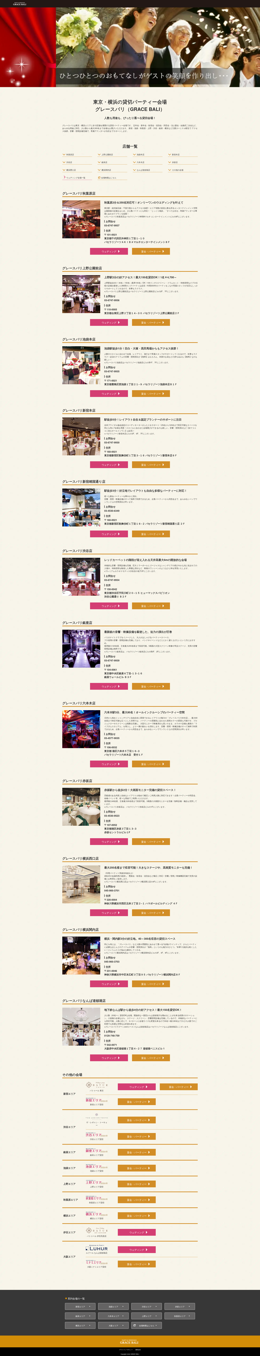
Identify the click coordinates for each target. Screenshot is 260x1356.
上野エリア (146, 1316)
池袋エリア (113, 1306)
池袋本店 (140, 154)
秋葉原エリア (180, 1316)
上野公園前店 (107, 154)
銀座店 (104, 162)
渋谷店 (69, 162)
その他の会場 (177, 170)
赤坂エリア (180, 1306)
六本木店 (140, 162)
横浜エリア (80, 1325)
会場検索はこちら (108, 177)
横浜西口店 (71, 170)
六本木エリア (113, 1316)
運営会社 (138, 1350)
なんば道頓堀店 (143, 170)
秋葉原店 (70, 154)
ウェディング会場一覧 (75, 177)
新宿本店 (176, 154)
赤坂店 (175, 162)
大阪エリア (113, 1325)
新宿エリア (80, 1306)
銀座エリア (80, 1316)
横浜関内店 (106, 170)
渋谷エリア (146, 1306)
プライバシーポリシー (126, 1350)
